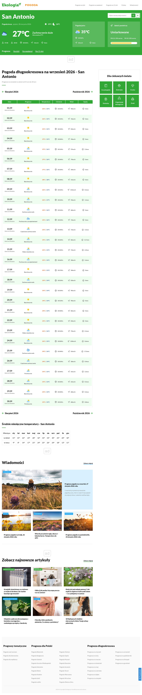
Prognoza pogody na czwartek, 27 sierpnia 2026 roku (76, 485)
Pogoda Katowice (37, 667)
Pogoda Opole (64, 656)
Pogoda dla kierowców (10, 656)
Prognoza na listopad (122, 659)
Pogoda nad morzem (10, 652)
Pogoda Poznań (64, 659)
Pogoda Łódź (35, 678)
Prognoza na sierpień (94, 678)
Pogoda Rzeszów (65, 663)
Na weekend (27, 51)
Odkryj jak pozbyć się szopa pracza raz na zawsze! (47, 591)
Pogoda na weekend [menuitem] (95, 5)
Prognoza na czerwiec (94, 671)
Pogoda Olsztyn (64, 652)
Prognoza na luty (93, 656)
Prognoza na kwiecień (94, 663)
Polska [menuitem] (124, 5)
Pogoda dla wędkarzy (10, 659)
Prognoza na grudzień (122, 663)
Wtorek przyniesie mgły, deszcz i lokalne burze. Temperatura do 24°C (46, 536)
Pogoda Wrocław (65, 678)
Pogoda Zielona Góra (66, 682)
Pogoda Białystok (37, 652)
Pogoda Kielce (36, 671)
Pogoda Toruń (64, 671)
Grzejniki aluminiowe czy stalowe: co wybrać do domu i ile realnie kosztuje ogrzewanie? (16, 591)
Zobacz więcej (88, 463)
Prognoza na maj (92, 667)
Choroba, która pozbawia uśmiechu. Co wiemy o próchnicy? (46, 621)
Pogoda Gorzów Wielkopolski (41, 663)
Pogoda (31, 5)
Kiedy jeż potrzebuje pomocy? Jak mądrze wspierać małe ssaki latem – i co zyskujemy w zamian (78, 591)
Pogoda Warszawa (65, 674)
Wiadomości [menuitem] (134, 5)
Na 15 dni (39, 51)
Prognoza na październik (123, 656)
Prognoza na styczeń (94, 652)
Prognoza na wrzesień (122, 652)
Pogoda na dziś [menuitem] (80, 5)
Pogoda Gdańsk (36, 659)
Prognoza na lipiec (93, 674)
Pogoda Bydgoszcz (37, 656)
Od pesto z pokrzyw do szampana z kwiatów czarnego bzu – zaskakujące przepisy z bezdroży (16, 621)
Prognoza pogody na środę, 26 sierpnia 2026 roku (14, 536)
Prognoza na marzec (94, 659)
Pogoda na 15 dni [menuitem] (112, 5)
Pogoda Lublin (36, 682)
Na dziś (16, 51)
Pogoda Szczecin (64, 667)
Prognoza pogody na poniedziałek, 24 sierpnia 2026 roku (78, 536)
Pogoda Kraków (36, 674)
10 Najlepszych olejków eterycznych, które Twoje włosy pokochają (77, 621)
